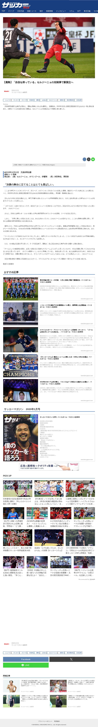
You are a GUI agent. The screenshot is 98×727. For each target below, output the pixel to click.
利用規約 (57, 721)
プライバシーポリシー (45, 721)
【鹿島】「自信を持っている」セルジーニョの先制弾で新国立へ (38, 82)
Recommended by (84, 579)
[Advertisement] (49, 133)
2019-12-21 (15, 90)
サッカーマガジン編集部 (19, 92)
